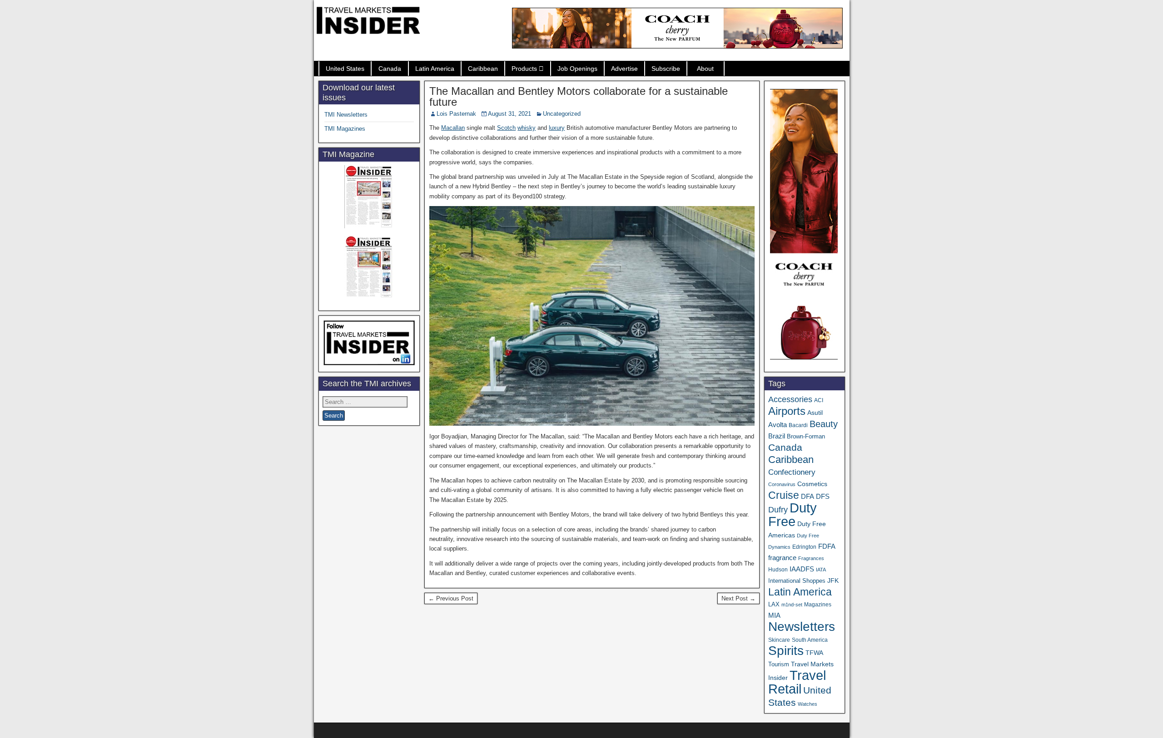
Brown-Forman (806, 436)
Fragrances (811, 558)
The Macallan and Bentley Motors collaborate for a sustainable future (578, 96)
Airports (786, 411)
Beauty (824, 424)
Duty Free (792, 514)
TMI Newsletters (346, 114)
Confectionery (791, 472)
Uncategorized (562, 113)
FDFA (826, 546)
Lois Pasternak (456, 113)
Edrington (804, 547)
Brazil (776, 436)
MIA (774, 615)
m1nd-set (791, 604)
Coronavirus (781, 484)
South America (810, 640)
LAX (774, 604)
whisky (526, 127)
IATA (821, 569)
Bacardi (798, 425)
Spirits (786, 651)
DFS (823, 496)
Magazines (817, 604)
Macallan (453, 127)
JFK (833, 580)
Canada (389, 68)
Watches (807, 704)
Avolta (777, 424)
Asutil (815, 412)
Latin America (434, 68)
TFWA (814, 652)
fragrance (782, 557)
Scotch (506, 127)
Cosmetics (812, 483)
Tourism (778, 664)
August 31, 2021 (509, 113)
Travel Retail (797, 682)
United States (345, 68)
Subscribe (665, 68)
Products (524, 68)
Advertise (624, 68)
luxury (557, 127)
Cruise (783, 495)
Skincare (779, 640)
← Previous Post (450, 598)
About (705, 68)
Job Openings (577, 68)
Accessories (790, 399)
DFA (807, 496)
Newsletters (801, 627)
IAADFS (802, 569)
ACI (818, 400)
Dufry (778, 509)
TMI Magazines (344, 128)
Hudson (778, 569)
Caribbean (483, 68)
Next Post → (738, 598)
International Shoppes (796, 580)
